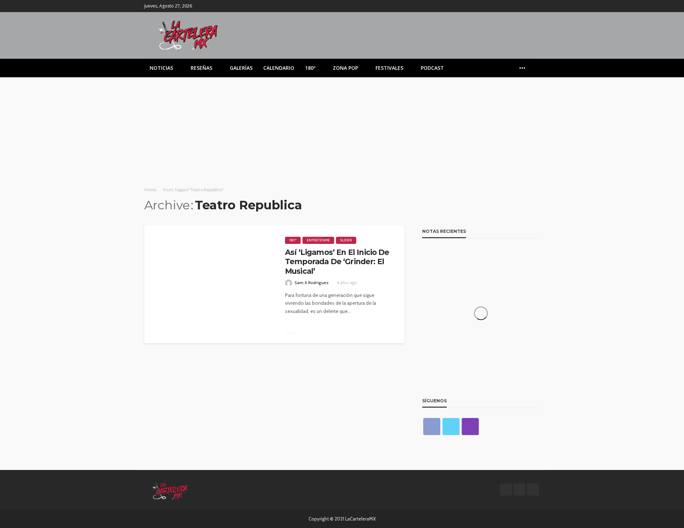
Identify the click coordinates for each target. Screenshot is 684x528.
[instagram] (535, 6)
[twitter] (525, 6)
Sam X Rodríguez (311, 282)
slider (346, 240)
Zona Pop (345, 67)
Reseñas (201, 67)
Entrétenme (318, 240)
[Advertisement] (342, 131)
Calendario (278, 67)
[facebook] (516, 6)
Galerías (241, 67)
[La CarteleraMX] (188, 34)
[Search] (534, 68)
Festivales (389, 67)
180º (310, 67)
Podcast (432, 67)
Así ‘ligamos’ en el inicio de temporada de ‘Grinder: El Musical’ (337, 262)
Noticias (161, 67)
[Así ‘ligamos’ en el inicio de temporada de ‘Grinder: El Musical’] (209, 284)
